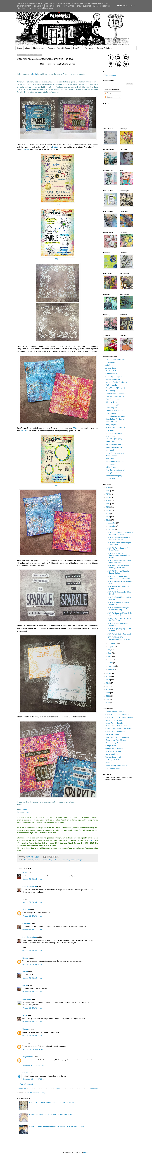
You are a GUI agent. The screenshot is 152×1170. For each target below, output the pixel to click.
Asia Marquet (110, 365)
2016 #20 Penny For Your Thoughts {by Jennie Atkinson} (119, 577)
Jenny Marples (110, 425)
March (110, 663)
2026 (108, 487)
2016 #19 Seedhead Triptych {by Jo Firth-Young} (119, 614)
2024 (108, 494)
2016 (108, 520)
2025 (108, 491)
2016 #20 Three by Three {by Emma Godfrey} (118, 572)
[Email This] (49, 857)
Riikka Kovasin (110, 467)
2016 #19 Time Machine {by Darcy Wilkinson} (117, 609)
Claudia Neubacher (112, 379)
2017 (108, 517)
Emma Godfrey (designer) (115, 405)
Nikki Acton (109, 459)
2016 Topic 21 (28, 860)
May (110, 656)
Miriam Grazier (111, 456)
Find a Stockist (38, 48)
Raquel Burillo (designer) (114, 461)
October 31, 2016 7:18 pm (32, 930)
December (112, 523)
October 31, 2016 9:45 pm (32, 1035)
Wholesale (89, 48)
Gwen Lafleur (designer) (114, 419)
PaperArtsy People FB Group (59, 48)
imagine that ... (28, 1057)
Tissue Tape (109, 763)
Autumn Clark (110, 368)
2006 (108, 703)
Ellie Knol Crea (110, 402)
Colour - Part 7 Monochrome (116, 731)
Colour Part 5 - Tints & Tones (116, 726)
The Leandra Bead (112, 768)
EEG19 (27, 149)
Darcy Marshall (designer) (115, 388)
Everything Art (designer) (114, 410)
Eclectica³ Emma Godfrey (43, 860)
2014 (108, 676)
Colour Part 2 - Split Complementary (119, 717)
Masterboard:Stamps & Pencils (117, 737)
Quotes (71, 860)
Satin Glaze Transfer (113, 751)
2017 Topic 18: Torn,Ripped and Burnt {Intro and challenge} (51, 1102)
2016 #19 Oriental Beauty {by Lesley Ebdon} (118, 603)
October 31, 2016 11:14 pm (32, 1049)
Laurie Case (110, 442)
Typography (79, 860)
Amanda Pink (110, 362)
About (27, 48)
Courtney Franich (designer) (116, 382)
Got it (132, 6)
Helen (24, 873)
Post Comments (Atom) (36, 1093)
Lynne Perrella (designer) (114, 453)
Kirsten (25, 958)
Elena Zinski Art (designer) (115, 393)
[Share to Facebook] (55, 857)
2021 (108, 504)
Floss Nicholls (110, 413)
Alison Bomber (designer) (115, 359)
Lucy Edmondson (29, 886)
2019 (108, 510)
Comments (110, 97)
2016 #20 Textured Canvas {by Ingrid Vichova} (119, 561)
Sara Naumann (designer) (115, 470)
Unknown (26, 1029)
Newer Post (22, 1089)
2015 (108, 673)
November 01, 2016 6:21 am (33, 1065)
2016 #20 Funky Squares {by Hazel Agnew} (118, 549)
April (110, 659)
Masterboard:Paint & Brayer (115, 740)
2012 (108, 683)
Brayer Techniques (112, 734)
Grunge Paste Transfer (114, 748)
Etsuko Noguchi (111, 408)
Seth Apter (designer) (113, 473)
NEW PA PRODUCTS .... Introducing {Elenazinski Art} (118, 638)
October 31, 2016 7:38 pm (32, 964)
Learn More (122, 6)
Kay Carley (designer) (113, 433)
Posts (108, 93)
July (109, 650)
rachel (24, 1015)
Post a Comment (26, 1084)
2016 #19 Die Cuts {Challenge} (119, 634)
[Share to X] (53, 857)
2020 (108, 507)
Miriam (25, 972)
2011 (108, 686)
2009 (108, 693)
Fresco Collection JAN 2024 (115, 712)
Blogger (86, 1152)
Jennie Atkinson (111, 422)
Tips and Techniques (104, 48)
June (110, 653)
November (112, 526)
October (111, 529)
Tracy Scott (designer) (113, 476)
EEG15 (24, 431)
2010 (108, 689)
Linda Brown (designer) (114, 447)
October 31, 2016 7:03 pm (32, 879)
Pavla (34, 74)
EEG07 (55, 147)
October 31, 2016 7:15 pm (32, 916)
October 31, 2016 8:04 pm (32, 978)
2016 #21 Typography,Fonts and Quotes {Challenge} (119, 538)
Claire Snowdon (111, 374)
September (112, 643)
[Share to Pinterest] (58, 857)
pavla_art (29, 812)
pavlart (24, 809)
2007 (108, 699)
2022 (108, 500)
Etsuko (25, 1073)
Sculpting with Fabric (113, 760)
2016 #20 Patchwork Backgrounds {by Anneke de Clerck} (118, 555)
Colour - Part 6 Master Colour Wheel (119, 729)
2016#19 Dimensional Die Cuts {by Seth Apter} (119, 619)
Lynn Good (109, 450)
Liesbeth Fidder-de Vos (114, 444)
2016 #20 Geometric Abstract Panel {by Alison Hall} (118, 567)
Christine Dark (110, 371)
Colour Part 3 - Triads (113, 720)
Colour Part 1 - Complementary (117, 714)
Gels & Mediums (111, 754)
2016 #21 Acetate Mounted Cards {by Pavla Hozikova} (120, 533)
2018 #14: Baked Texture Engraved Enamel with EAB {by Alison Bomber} (56, 1126)
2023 (108, 497)
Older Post (93, 1089)
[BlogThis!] (51, 857)
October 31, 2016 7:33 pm (32, 950)
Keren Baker (110, 436)
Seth (24, 1043)
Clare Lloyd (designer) (113, 376)
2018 (108, 514)
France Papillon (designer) (115, 416)
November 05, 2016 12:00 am (33, 1079)
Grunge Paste (110, 746)
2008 (108, 696)
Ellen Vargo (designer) (113, 399)
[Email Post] (44, 857)
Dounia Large (110, 391)
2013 (108, 680)
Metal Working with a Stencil (116, 765)
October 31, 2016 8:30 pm (32, 1008)
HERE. (91, 840)
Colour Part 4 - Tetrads (114, 723)
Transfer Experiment (113, 757)
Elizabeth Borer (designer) (115, 396)
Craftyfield (26, 999)
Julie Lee (26, 910)
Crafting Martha (111, 385)
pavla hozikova (63, 860)
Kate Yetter (109, 430)
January (111, 669)
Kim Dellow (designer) (113, 439)
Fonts (55, 860)
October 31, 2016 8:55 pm (32, 1022)
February (111, 666)
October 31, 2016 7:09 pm (32, 902)
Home (19, 48)
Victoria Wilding (111, 478)
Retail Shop (77, 48)
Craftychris (26, 923)
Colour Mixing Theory (113, 743)
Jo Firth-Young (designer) (115, 427)
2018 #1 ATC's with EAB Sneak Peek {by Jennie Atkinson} (50, 1114)
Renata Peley (110, 464)
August (111, 646)
